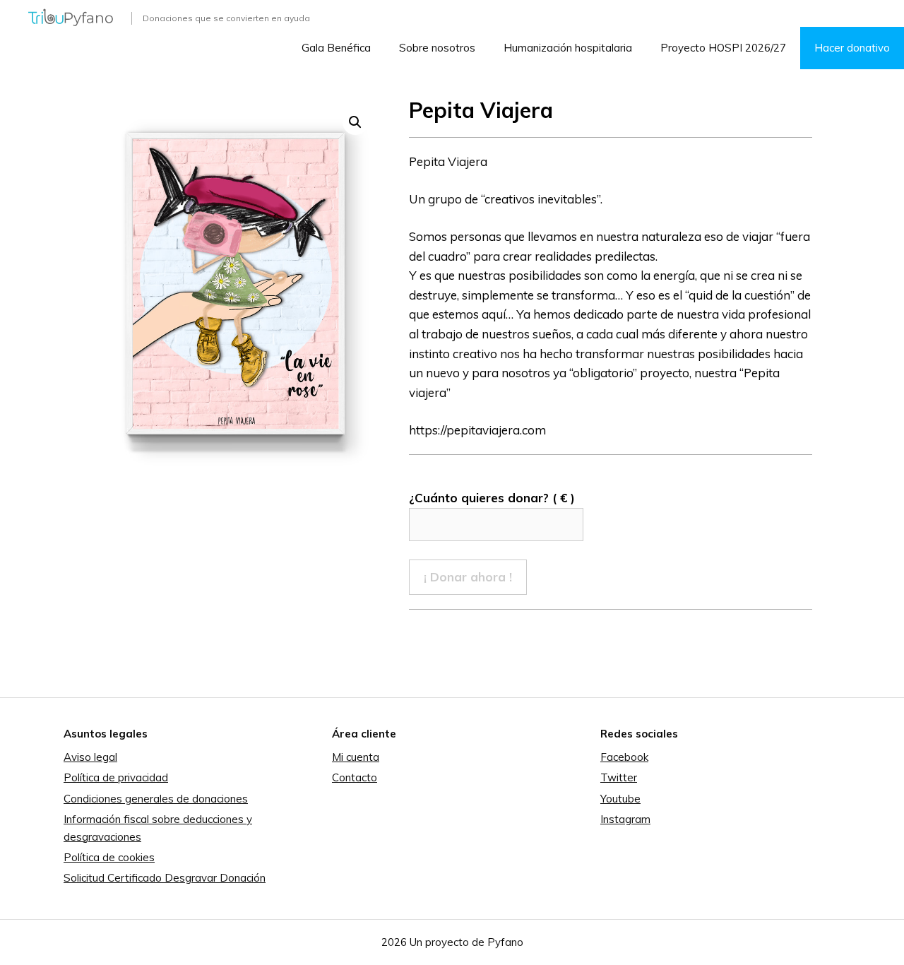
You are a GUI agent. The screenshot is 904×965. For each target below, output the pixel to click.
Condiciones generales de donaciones (156, 798)
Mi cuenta (355, 757)
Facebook (624, 757)
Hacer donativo (852, 47)
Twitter (618, 777)
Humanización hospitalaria (568, 47)
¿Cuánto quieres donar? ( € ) (492, 497)
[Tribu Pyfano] (70, 15)
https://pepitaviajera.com (477, 429)
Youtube (620, 798)
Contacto (354, 777)
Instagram (625, 819)
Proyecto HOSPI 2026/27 (723, 47)
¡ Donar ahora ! (468, 576)
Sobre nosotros (437, 47)
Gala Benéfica (336, 47)
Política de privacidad (116, 777)
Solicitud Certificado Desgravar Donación (165, 877)
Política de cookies (109, 857)
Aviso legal (90, 757)
